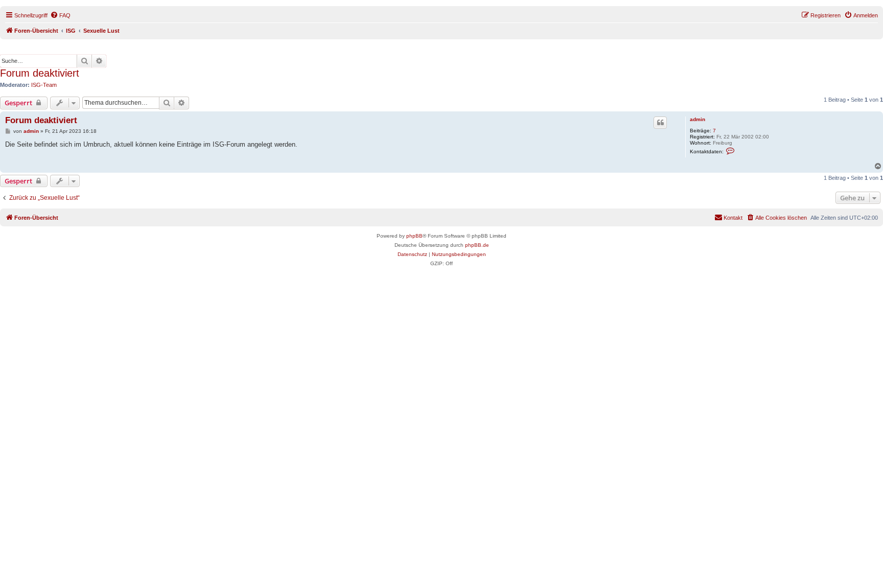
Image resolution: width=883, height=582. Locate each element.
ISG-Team (44, 85)
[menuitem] (60, 15)
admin (697, 119)
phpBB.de (477, 245)
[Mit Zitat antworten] (660, 123)
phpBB (414, 236)
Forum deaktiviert (39, 73)
